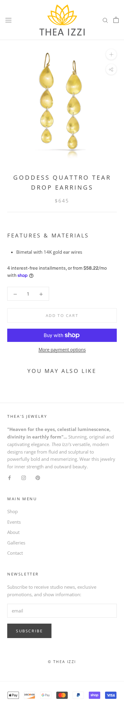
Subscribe (29, 631)
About (13, 532)
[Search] (105, 20)
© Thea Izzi (62, 661)
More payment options (62, 349)
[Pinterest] (38, 477)
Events (14, 522)
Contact (15, 553)
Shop (12, 511)
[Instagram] (23, 477)
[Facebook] (9, 477)
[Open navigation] (8, 19)
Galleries (16, 543)
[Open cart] (116, 20)
